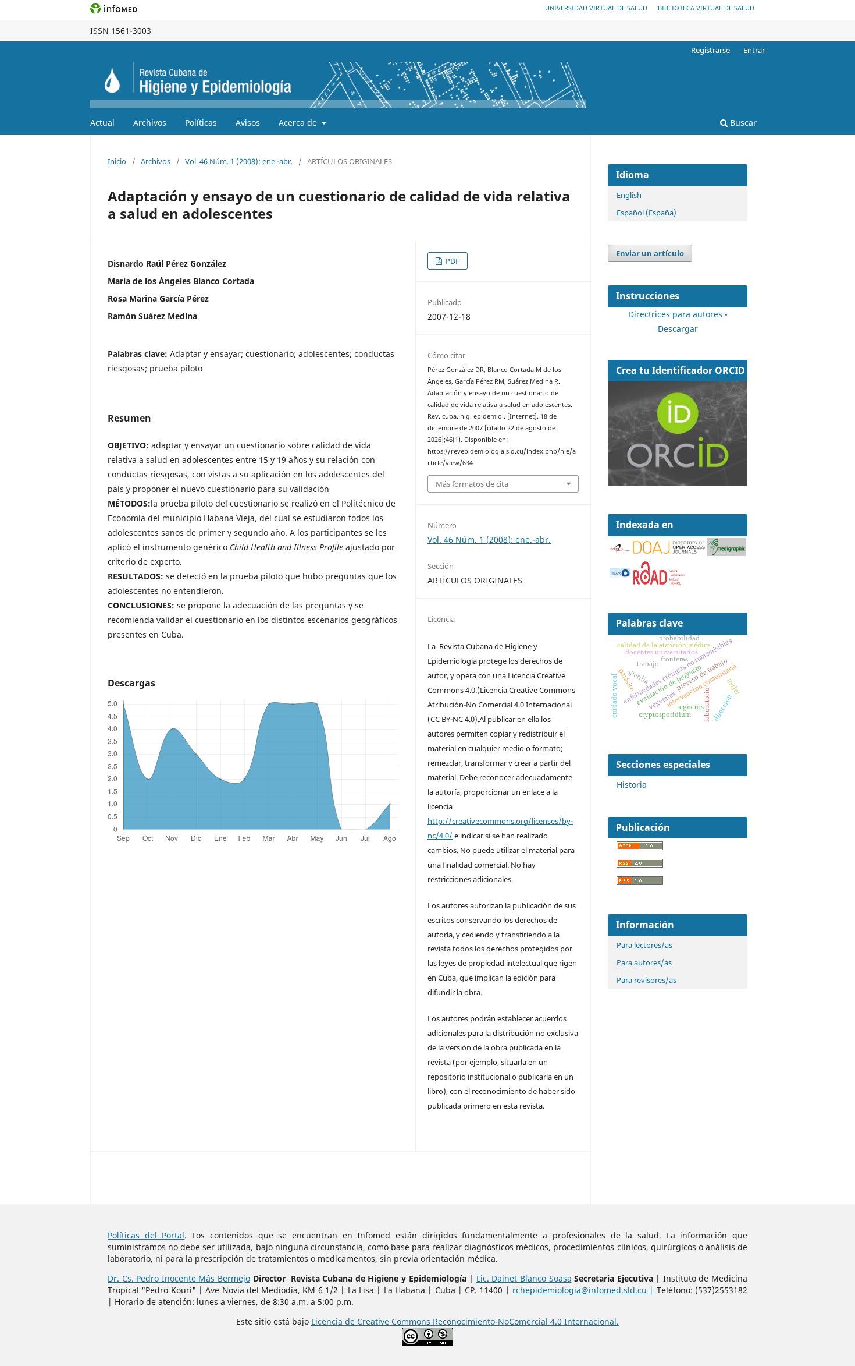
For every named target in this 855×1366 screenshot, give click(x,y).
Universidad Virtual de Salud (596, 7)
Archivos (149, 122)
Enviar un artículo (650, 253)
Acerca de (299, 122)
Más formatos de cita (472, 484)
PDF (451, 261)
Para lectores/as (644, 945)
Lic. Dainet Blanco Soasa (524, 1278)
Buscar (742, 122)
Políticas (201, 122)
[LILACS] (620, 574)
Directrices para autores (675, 314)
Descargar (678, 328)
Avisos (248, 122)
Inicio (117, 161)
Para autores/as (644, 962)
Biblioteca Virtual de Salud (706, 7)
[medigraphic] (726, 552)
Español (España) (646, 212)
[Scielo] (620, 548)
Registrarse (710, 50)
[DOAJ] (669, 550)
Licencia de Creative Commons (372, 1321)
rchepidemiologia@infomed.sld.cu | (584, 1290)
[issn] (659, 581)
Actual (102, 122)
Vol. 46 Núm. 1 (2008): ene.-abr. (239, 161)
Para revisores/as (646, 980)
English (629, 195)
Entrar (754, 50)
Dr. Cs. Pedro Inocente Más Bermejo (179, 1278)
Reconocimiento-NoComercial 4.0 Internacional (525, 1321)
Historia (632, 784)
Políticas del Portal (146, 1235)
